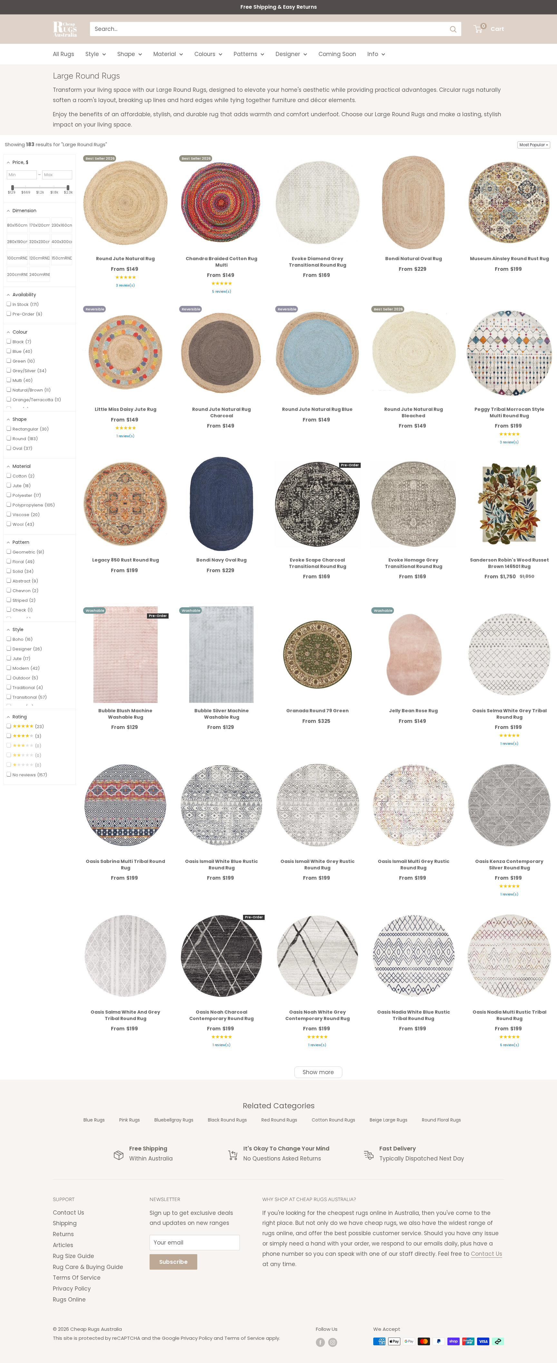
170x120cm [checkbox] (39, 225)
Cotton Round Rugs (333, 1120)
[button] (533, 144)
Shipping (65, 1223)
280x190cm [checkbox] (17, 241)
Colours (204, 54)
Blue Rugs (94, 1120)
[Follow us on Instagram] (332, 1342)
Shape (126, 54)
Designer (288, 54)
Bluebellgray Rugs (173, 1120)
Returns (63, 1234)
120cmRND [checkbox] (39, 258)
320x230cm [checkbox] (39, 241)
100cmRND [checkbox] (17, 258)
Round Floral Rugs (441, 1120)
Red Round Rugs (279, 1120)
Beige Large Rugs (388, 1120)
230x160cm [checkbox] (62, 225)
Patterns (245, 54)
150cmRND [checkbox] (62, 258)
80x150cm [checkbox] (17, 225)
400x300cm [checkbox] (62, 241)
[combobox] (267, 29)
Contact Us (68, 1212)
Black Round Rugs (227, 1120)
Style (92, 54)
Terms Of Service (77, 1278)
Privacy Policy (72, 1288)
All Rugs (63, 54)
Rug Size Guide (73, 1256)
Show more (318, 1072)
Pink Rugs (129, 1120)
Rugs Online (69, 1299)
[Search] (453, 29)
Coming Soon (337, 54)
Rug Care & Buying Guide (88, 1267)
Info (372, 54)
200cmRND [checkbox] (17, 274)
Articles (63, 1245)
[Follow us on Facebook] (320, 1342)
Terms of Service (244, 1338)
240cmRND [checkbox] (39, 274)
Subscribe (173, 1262)
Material (164, 54)
